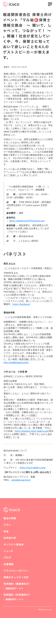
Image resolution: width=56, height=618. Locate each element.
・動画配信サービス (13, 588)
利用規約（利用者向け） (17, 595)
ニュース (8, 551)
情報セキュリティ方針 (16, 577)
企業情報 (9, 564)
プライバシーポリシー (16, 571)
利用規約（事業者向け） (17, 584)
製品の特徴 (10, 518)
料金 (6, 531)
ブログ (7, 557)
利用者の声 (10, 538)
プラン (7, 525)
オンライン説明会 (14, 544)
